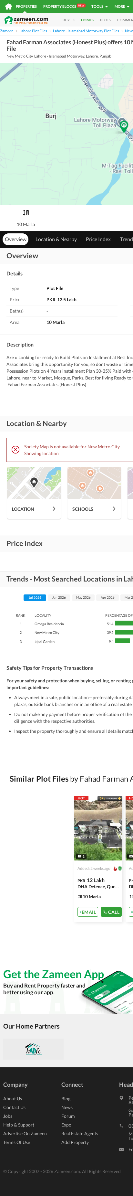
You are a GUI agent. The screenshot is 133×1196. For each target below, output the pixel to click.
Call (113, 912)
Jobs (7, 1116)
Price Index (98, 239)
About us (12, 1098)
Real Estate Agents (79, 1133)
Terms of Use (16, 1142)
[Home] (9, 6)
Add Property (75, 1142)
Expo (66, 1124)
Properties (26, 6)
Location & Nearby (56, 239)
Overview (15, 239)
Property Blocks (63, 6)
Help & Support (18, 1124)
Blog (65, 1098)
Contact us (14, 1107)
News (67, 1107)
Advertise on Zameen (25, 1133)
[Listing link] (98, 859)
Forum (68, 1116)
